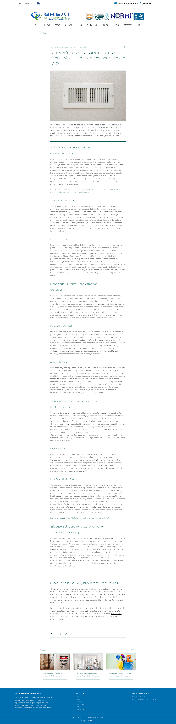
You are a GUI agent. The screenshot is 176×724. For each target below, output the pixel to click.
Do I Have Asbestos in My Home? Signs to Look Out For (88, 675)
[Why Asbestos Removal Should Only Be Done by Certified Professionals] (55, 662)
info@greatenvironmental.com (128, 3)
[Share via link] (66, 634)
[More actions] (124, 47)
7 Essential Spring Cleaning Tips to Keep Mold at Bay (120, 675)
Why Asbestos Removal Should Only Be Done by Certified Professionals (53, 675)
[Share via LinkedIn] (61, 634)
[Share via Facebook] (51, 634)
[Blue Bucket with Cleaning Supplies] (121, 662)
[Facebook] (38, 3)
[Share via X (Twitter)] (56, 634)
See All (133, 650)
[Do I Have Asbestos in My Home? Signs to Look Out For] (88, 662)
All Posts (43, 33)
